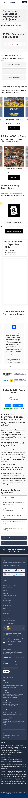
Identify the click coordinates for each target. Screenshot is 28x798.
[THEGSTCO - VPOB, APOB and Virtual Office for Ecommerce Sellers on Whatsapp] (16, 551)
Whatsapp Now (18, 405)
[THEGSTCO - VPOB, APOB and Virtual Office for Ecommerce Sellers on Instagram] (13, 551)
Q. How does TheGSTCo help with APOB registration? (12, 529)
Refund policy (6, 618)
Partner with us (7, 605)
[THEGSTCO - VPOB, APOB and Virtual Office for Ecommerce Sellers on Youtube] (14, 551)
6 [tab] (17, 123)
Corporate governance (9, 620)
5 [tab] (15, 123)
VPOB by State (7, 538)
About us (5, 583)
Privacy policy (6, 613)
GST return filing (7, 603)
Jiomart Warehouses (14, 77)
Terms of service (7, 616)
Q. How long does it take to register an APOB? (14, 522)
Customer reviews (7, 588)
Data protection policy (9, 611)
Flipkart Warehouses (14, 71)
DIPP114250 (6, 663)
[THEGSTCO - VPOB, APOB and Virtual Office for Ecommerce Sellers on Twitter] (9, 551)
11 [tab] (24, 226)
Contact (5, 590)
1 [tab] (6, 123)
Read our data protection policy (13, 639)
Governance (6, 737)
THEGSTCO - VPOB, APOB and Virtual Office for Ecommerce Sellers (17, 793)
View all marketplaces (14, 231)
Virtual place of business (9, 595)
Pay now (6, 671)
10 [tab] (21, 226)
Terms (17, 735)
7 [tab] (19, 123)
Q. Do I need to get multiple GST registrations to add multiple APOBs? (13, 516)
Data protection (6, 735)
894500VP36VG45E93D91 (20, 663)
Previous (2, 108)
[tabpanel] (14, 109)
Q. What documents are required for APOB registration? (13, 509)
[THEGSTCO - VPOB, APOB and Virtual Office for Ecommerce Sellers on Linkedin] (18, 551)
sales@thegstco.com (11, 668)
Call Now (8, 405)
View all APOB (14, 128)
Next (25, 108)
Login (24, 2)
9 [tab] (19, 226)
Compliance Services (9, 543)
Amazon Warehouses (14, 64)
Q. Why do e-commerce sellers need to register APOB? (13, 503)
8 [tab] (21, 123)
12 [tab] (26, 226)
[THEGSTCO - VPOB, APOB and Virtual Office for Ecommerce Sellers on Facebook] (11, 551)
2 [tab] (8, 123)
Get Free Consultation (15, 796)
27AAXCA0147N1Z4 (19, 657)
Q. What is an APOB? (8, 498)
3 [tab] (10, 123)
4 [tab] (12, 123)
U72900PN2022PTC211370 (8, 658)
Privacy (13, 735)
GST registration (7, 600)
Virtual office (6, 598)
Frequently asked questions (10, 585)
